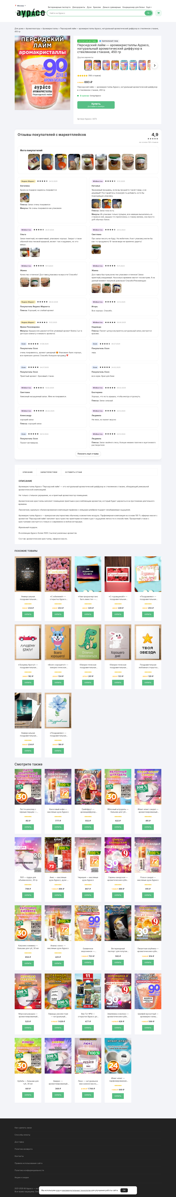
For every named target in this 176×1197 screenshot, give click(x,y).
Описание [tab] (28, 472)
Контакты (19, 1156)
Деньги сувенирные (112, 7)
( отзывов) (94, 75)
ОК (124, 1190)
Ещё (148, 7)
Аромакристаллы (50, 28)
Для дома (19, 28)
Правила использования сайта (28, 1163)
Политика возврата (23, 1149)
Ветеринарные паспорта (59, 7)
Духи (89, 7)
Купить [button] (28, 614)
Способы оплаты (22, 1135)
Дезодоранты (78, 7)
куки (58, 1190)
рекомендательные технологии (76, 1190)
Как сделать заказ (23, 1127)
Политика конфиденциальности (29, 1170)
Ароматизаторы (33, 28)
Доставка (19, 1142)
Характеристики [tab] (48, 472)
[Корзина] (158, 13)
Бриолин (97, 7)
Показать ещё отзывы (88, 454)
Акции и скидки (22, 1177)
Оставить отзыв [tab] (73, 472)
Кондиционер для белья (134, 7)
